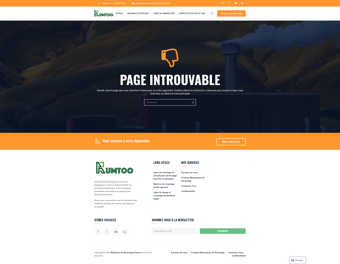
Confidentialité (188, 191)
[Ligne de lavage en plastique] (103, 13)
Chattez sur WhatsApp (231, 13)
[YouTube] (235, 3)
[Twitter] (229, 3)
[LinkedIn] (242, 3)
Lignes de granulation (164, 13)
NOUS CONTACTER (231, 141)
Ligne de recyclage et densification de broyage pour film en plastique (165, 175)
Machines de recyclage (138, 13)
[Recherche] (212, 13)
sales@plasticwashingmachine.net (152, 3)
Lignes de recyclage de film (192, 13)
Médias (170, 26)
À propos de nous (189, 172)
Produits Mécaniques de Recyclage (208, 252)
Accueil (119, 13)
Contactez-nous (188, 186)
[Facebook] (222, 3)
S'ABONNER (222, 231)
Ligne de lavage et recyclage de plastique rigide (164, 195)
